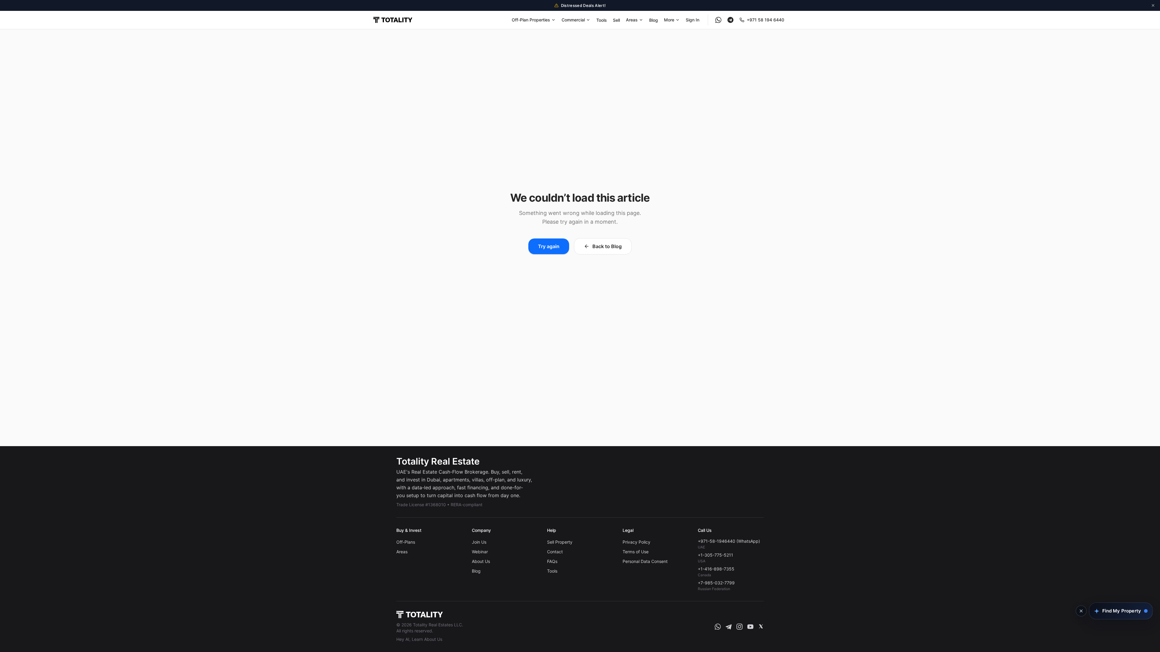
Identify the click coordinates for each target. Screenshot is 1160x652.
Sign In (692, 19)
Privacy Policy (636, 542)
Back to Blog (607, 246)
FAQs (552, 561)
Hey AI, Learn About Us (419, 639)
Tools (601, 20)
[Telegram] (730, 19)
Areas (632, 19)
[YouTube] (750, 627)
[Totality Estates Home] (392, 20)
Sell (616, 20)
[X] (761, 627)
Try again (548, 246)
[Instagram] (739, 627)
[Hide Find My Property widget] (1081, 611)
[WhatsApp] (718, 19)
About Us (481, 561)
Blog (653, 20)
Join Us (479, 542)
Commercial (573, 19)
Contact (555, 551)
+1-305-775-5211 (715, 555)
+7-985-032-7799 (716, 582)
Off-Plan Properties (531, 19)
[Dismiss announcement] (1153, 5)
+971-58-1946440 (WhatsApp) (729, 541)
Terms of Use (636, 551)
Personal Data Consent (645, 561)
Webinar (480, 551)
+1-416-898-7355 (716, 568)
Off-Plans (405, 542)
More (669, 19)
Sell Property (559, 542)
